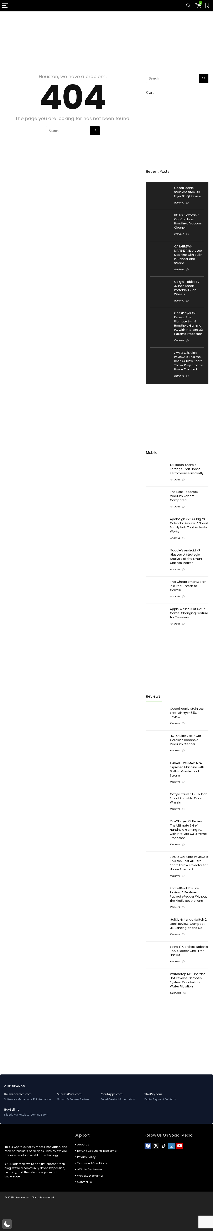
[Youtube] (179, 1146)
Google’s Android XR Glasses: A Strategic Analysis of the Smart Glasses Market (186, 556)
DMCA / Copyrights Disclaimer (97, 1151)
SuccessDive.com (69, 1094)
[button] (7, 1224)
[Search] (188, 5)
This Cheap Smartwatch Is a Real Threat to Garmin (188, 586)
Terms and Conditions (92, 1163)
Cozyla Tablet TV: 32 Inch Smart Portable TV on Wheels (187, 288)
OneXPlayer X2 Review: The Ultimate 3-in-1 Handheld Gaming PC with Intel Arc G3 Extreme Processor (188, 323)
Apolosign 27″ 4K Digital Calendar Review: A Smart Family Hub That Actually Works (189, 525)
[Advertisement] (106, 40)
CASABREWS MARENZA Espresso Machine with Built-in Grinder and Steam (188, 254)
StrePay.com (153, 1094)
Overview (175, 993)
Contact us (84, 1182)
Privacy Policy (86, 1157)
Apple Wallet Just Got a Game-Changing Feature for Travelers (189, 613)
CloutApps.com (112, 1094)
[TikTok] (163, 1146)
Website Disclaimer (90, 1176)
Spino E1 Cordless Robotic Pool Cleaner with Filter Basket (189, 951)
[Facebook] (148, 1146)
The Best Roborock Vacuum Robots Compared (184, 496)
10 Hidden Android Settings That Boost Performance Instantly (186, 469)
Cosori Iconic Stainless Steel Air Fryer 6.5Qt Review (187, 192)
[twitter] (155, 1146)
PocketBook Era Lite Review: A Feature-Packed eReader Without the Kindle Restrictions (188, 894)
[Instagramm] (171, 1146)
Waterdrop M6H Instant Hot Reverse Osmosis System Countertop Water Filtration (187, 980)
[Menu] (5, 5)
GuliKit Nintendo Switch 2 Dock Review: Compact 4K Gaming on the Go (188, 923)
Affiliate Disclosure (89, 1169)
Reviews (179, 202)
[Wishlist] (207, 5)
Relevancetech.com (18, 1094)
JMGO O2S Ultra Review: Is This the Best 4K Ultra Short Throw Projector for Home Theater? (188, 361)
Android (175, 479)
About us (83, 1144)
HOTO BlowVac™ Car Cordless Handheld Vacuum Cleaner (188, 221)
